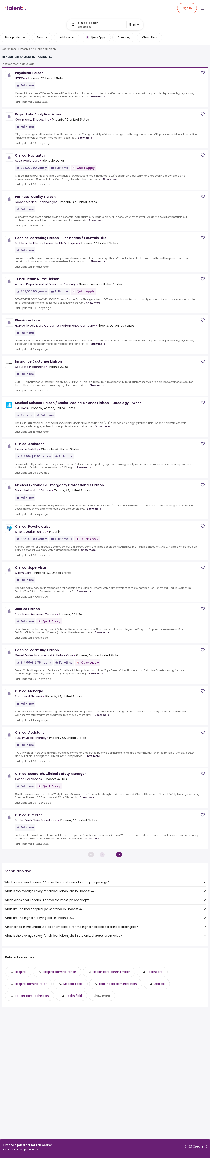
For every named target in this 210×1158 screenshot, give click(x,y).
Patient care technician (32, 996)
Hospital (20, 972)
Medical (159, 984)
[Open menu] (202, 8)
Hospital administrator (31, 984)
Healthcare (154, 972)
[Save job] (203, 72)
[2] (119, 854)
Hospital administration (59, 972)
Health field (74, 996)
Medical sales (72, 984)
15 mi (132, 25)
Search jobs (9, 49)
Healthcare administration (118, 984)
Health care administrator (111, 972)
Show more (98, 96)
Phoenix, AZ (27, 49)
